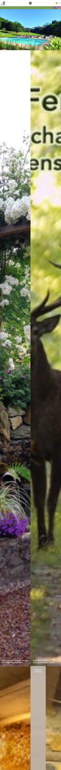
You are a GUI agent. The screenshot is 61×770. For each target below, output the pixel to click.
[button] (30, 3)
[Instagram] (59, 8)
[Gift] (54, 8)
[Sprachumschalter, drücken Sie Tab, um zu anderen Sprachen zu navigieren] (57, 3)
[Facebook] (57, 8)
